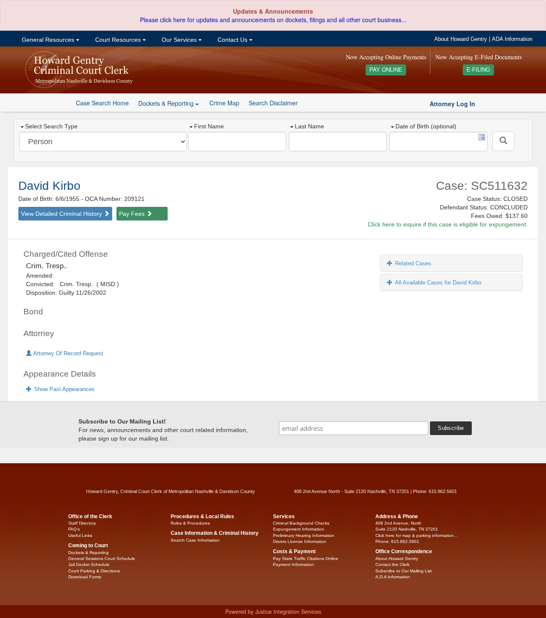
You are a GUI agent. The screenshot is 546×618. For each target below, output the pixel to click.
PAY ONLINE (385, 70)
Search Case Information (195, 540)
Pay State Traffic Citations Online (305, 558)
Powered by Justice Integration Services (273, 611)
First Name (209, 126)
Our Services (179, 39)
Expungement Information (298, 529)
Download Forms (84, 576)
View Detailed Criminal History (62, 213)
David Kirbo (49, 185)
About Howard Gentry (460, 39)
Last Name (309, 126)
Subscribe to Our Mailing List (403, 571)
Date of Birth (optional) (425, 126)
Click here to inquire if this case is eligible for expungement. (448, 224)
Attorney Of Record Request (67, 354)
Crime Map (224, 103)
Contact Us (232, 39)
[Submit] (503, 141)
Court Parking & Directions (94, 571)
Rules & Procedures (190, 523)
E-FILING (478, 70)
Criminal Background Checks (301, 523)
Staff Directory (82, 523)
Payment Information (293, 564)
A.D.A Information (392, 576)
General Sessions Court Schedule (101, 558)
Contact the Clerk (392, 564)
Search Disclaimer (273, 103)
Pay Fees (132, 213)
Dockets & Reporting (88, 552)
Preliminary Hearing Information (303, 535)
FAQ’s (74, 529)
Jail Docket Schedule (89, 564)
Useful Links (80, 535)
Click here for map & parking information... (416, 535)
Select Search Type (51, 126)
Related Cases (413, 263)
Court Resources (117, 39)
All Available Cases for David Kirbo (438, 282)
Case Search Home (102, 103)
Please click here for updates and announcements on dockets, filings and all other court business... (273, 19)
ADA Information (512, 39)
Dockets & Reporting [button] (166, 103)
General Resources (48, 39)
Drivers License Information (299, 541)
